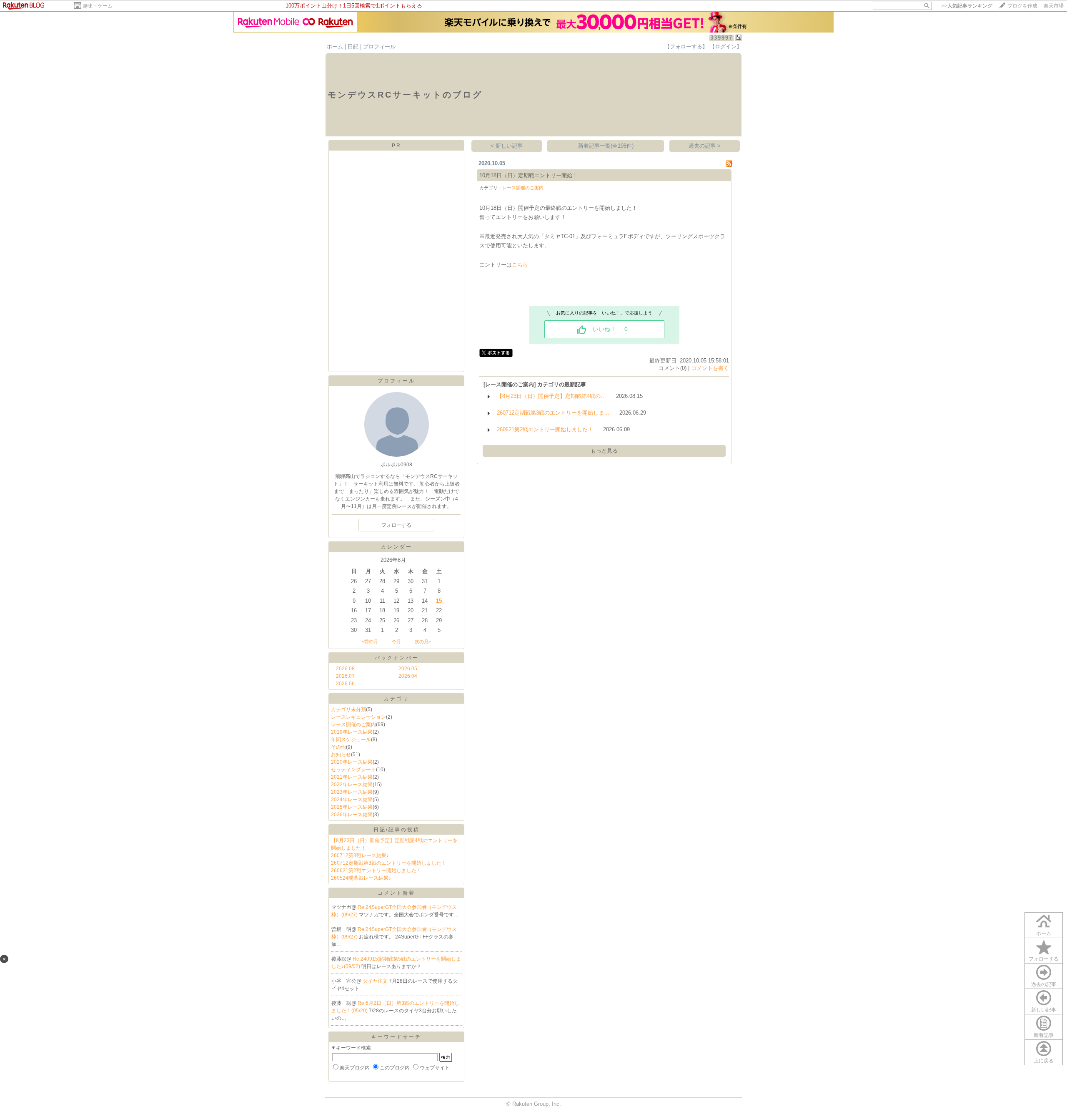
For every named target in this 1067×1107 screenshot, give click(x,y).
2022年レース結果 (352, 784)
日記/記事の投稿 (396, 830)
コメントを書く (710, 368)
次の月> (423, 641)
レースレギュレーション (358, 717)
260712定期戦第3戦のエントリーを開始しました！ (388, 863)
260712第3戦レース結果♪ (360, 855)
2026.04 (407, 676)
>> (967, 6)
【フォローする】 (686, 46)
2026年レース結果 (352, 815)
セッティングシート (353, 769)
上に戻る (1044, 1061)
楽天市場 (1054, 6)
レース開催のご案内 (353, 724)
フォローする (1044, 959)
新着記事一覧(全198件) (606, 146)
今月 (396, 641)
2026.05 (407, 669)
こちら (520, 265)
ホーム (335, 46)
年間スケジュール (351, 739)
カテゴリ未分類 (348, 709)
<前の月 (370, 641)
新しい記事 (1043, 1010)
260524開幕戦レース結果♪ (361, 878)
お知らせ (341, 754)
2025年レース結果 (352, 807)
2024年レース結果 (352, 800)
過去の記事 (1043, 984)
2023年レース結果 (352, 792)
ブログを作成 (1022, 6)
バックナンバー (396, 658)
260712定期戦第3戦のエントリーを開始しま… (553, 413)
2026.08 (345, 669)
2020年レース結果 (352, 762)
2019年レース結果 (352, 732)
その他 (338, 747)
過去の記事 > (705, 146)
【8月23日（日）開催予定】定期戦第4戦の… (551, 396)
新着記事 (1044, 1035)
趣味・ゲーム (98, 6)
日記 (353, 46)
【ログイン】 (725, 46)
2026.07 (345, 676)
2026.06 (345, 684)
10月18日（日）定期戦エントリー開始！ (528, 175)
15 (439, 601)
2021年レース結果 (352, 777)
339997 (721, 38)
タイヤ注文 (376, 981)
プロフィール (379, 46)
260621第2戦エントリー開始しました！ (376, 870)
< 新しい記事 (507, 146)
